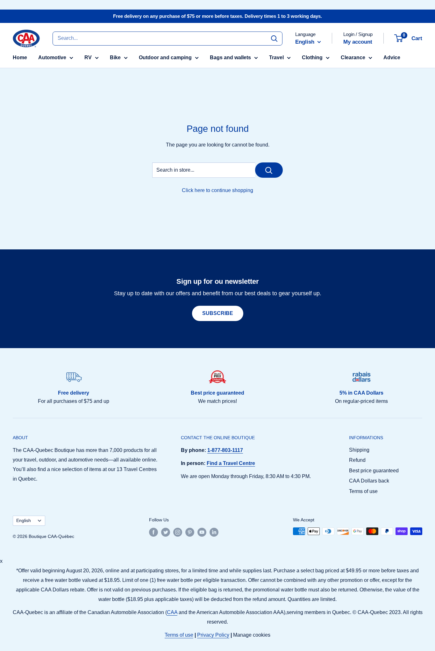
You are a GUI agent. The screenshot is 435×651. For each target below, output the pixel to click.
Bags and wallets (230, 57)
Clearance (353, 57)
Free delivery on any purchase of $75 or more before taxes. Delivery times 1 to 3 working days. (217, 16)
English (23, 520)
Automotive (52, 57)
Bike (115, 57)
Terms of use (363, 491)
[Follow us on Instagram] (177, 531)
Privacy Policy (213, 635)
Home (20, 57)
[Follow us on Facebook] (153, 531)
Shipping (359, 450)
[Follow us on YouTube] (201, 531)
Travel (276, 57)
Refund (357, 460)
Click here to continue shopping (217, 190)
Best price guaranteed (374, 470)
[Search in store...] (269, 170)
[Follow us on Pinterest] (189, 531)
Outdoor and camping (165, 57)
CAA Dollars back (369, 480)
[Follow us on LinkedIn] (214, 531)
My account (357, 42)
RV (88, 57)
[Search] (274, 38)
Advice (391, 57)
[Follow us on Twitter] (165, 531)
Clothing (312, 57)
